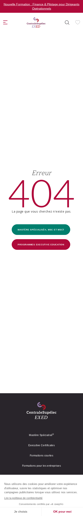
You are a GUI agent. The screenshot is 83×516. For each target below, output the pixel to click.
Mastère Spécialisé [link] (41, 436)
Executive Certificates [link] (41, 447)
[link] (36, 24)
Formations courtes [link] (41, 457)
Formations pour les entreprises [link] (41, 467)
